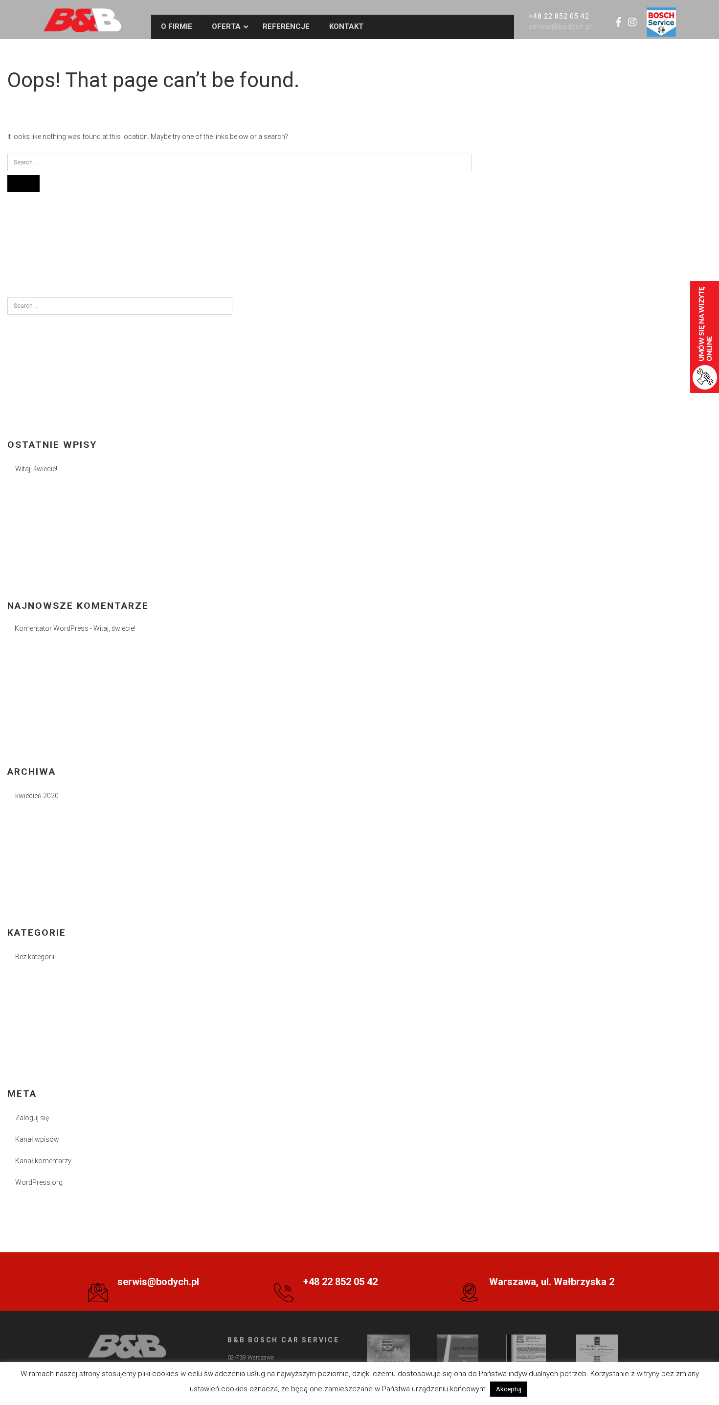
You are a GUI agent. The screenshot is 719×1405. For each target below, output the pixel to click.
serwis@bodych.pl (561, 26)
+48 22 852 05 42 (559, 16)
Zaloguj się (32, 1118)
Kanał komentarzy (43, 1161)
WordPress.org (39, 1182)
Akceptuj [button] (508, 1389)
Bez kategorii (34, 957)
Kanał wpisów (37, 1139)
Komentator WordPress (52, 628)
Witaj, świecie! (36, 469)
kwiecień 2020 (37, 796)
